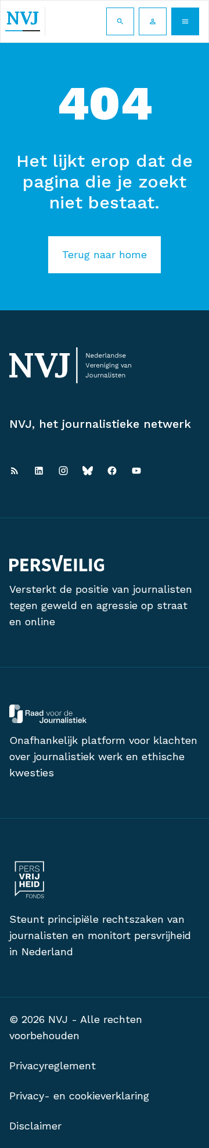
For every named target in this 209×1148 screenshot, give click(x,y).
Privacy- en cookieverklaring (79, 1096)
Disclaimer (35, 1126)
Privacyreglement (52, 1065)
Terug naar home (104, 254)
